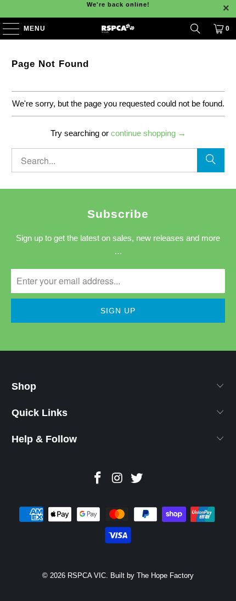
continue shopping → (148, 133)
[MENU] (6, 29)
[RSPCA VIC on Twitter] (137, 479)
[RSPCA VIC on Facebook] (97, 479)
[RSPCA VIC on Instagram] (117, 479)
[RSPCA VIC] (118, 29)
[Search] (195, 29)
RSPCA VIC (87, 575)
